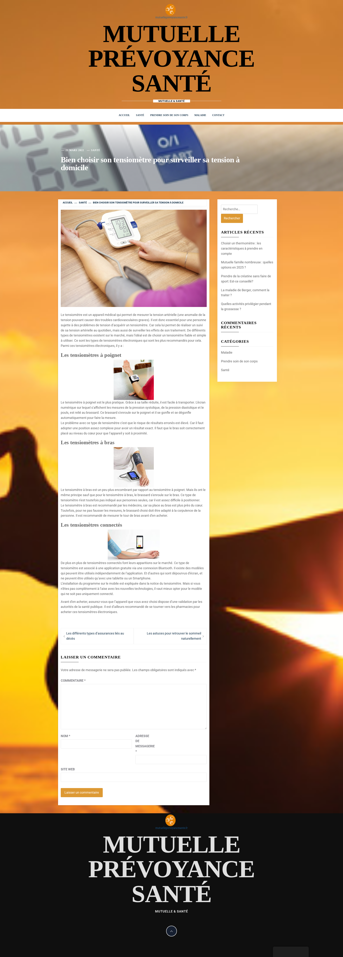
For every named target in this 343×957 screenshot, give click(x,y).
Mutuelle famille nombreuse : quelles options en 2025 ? (247, 264)
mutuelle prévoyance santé (171, 58)
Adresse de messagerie (144, 743)
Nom (65, 736)
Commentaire (73, 680)
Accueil (124, 115)
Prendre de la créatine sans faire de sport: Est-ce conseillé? (246, 278)
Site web (68, 769)
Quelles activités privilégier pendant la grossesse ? (246, 306)
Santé (140, 115)
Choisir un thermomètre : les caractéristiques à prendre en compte (241, 248)
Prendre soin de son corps (169, 115)
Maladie (200, 115)
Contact (218, 115)
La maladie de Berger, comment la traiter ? (245, 292)
